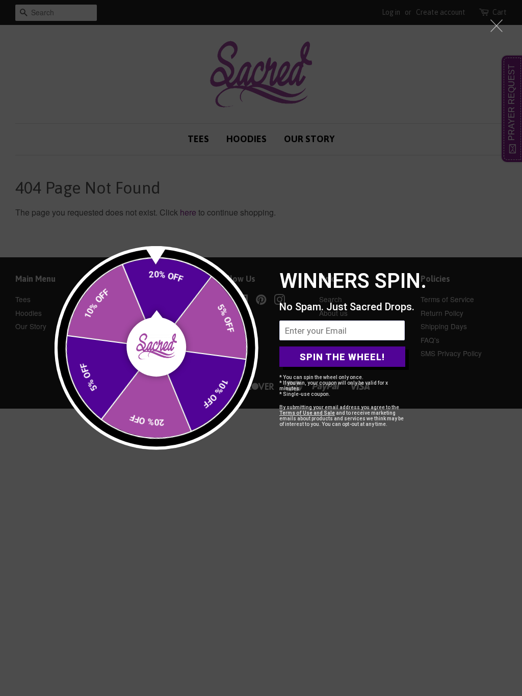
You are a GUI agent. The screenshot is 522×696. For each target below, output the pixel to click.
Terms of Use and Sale (307, 413)
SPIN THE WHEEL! (342, 357)
